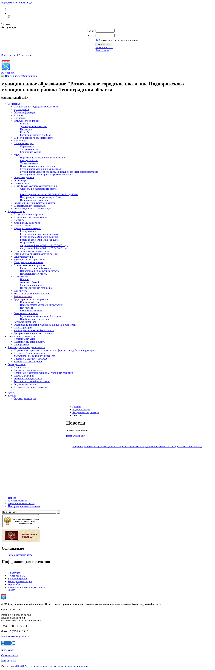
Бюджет (12, 395)
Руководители (21, 109)
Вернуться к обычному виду (16, 2)
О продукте (14, 572)
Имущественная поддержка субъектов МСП (37, 106)
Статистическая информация (29, 265)
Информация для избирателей (30, 205)
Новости (24, 279)
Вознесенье (14, 103)
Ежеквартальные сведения (28, 361)
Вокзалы (24, 123)
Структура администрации (28, 214)
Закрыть (5, 24)
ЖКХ (17, 154)
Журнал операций (17, 578)
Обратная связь (9, 655)
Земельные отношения (26, 313)
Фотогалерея (21, 180)
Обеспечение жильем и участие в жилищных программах (45, 324)
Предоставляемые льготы (34, 273)
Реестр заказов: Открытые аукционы (39, 237)
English (11, 589)
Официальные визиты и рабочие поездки (36, 254)
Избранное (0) (27, 242)
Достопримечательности (33, 126)
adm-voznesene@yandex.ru (15, 636)
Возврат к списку (75, 435)
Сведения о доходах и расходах (30, 358)
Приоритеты (20, 290)
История (18, 115)
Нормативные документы (21, 336)
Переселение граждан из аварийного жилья (43, 157)
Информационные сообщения (36, 288)
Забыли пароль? (104, 47)
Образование (27, 146)
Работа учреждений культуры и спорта (34, 203)
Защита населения (23, 256)
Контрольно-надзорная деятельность (33, 333)
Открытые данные (24, 177)
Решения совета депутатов (28, 378)
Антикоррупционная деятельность (26, 347)
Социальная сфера (24, 143)
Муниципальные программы (29, 259)
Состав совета (21, 367)
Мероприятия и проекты (33, 285)
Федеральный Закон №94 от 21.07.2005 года (44, 245)
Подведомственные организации (31, 251)
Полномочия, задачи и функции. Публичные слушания (43, 373)
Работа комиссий (23, 296)
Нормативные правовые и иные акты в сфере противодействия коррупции (54, 350)
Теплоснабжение (29, 163)
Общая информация (24, 112)
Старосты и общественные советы (38, 188)
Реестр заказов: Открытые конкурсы (39, 239)
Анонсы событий (29, 282)
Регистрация (102, 50)
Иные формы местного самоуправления (35, 186)
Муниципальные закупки (27, 228)
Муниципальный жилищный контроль (41, 169)
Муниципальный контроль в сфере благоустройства (48, 174)
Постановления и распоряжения (31, 387)
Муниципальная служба (27, 222)
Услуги (11, 392)
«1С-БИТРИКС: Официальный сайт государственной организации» (51, 666)
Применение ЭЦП (17, 575)
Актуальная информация (85, 412)
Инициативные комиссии (34, 200)
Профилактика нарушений (34, 319)
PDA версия (7, 72)
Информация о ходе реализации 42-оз (40, 197)
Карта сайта (14, 584)
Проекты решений (24, 375)
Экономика (20, 140)
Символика (20, 118)
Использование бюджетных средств (39, 271)
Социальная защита (30, 152)
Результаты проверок (25, 322)
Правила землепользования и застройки (41, 305)
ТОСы (23, 191)
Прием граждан (22, 225)
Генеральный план (30, 302)
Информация (21, 276)
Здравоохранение (29, 149)
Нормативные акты (24, 339)
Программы (26, 307)
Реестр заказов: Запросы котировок (39, 234)
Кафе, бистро (27, 132)
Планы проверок (23, 327)
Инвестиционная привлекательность (34, 137)
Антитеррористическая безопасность (34, 330)
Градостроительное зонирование (31, 299)
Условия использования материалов (27, 587)
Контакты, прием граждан (28, 370)
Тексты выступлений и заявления (32, 293)
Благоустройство (29, 160)
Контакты (19, 220)
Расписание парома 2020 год (35, 135)
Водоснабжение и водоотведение (38, 166)
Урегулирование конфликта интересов (34, 356)
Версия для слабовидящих (21, 75)
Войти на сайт (9, 55)
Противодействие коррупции (29, 353)
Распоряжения (21, 344)
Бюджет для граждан (25, 398)
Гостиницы (26, 129)
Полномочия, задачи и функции (31, 217)
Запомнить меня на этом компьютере (119, 40)
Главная (76, 406)
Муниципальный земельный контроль (40, 316)
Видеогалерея (21, 183)
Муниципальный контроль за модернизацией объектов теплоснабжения (59, 171)
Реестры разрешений (31, 310)
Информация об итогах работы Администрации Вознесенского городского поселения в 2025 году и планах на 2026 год (137, 446)
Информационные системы (28, 262)
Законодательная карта (20, 555)
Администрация (16, 211)
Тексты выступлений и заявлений (32, 381)
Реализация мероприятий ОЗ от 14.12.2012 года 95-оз (49, 194)
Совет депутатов (16, 364)
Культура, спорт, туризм (27, 120)
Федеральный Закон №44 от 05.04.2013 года (44, 248)
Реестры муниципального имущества (34, 208)
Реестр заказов (28, 231)
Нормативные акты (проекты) (30, 341)
